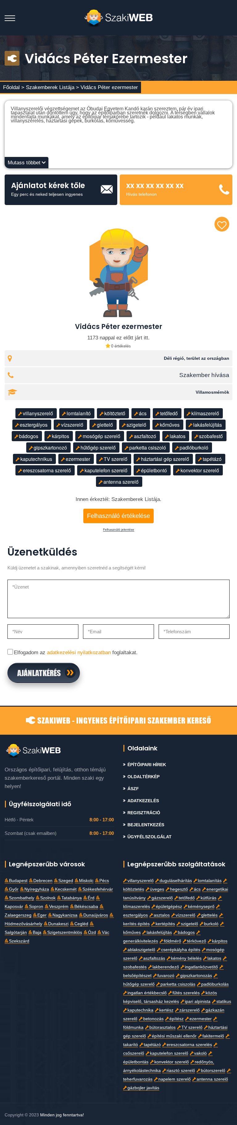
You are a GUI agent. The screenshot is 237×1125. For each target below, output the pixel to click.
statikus (223, 1001)
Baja (37, 932)
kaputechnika (140, 1010)
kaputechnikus (36, 458)
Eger (42, 915)
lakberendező (165, 967)
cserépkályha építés (180, 949)
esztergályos (34, 424)
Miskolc (86, 880)
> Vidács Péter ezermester (107, 87)
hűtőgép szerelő (98, 447)
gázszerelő (162, 898)
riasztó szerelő (181, 1070)
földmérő (172, 941)
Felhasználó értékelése (118, 515)
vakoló (200, 1053)
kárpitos (60, 436)
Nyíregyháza (36, 889)
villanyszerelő (38, 413)
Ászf (133, 788)
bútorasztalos (162, 1027)
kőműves (170, 424)
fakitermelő (213, 1036)
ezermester (78, 458)
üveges (157, 889)
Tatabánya (71, 898)
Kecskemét (66, 889)
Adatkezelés (143, 801)
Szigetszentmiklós (64, 932)
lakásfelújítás (207, 424)
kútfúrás (208, 898)
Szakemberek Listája (51, 87)
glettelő (105, 424)
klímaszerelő (205, 413)
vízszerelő (72, 424)
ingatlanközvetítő (201, 967)
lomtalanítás (210, 880)
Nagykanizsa (64, 915)
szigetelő (136, 424)
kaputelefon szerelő (106, 470)
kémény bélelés (186, 958)
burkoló (211, 924)
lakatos (177, 436)
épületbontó (154, 470)
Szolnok (48, 898)
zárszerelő (189, 1010)
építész (176, 1018)
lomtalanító (79, 413)
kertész (166, 1010)
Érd (91, 898)
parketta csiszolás (177, 984)
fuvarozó (165, 975)
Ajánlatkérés (39, 673)
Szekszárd (19, 941)
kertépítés (165, 924)
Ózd (92, 932)
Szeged (65, 880)
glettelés (209, 915)
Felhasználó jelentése (118, 529)
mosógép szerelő (101, 436)
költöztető (114, 413)
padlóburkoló (194, 447)
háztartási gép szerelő (165, 458)
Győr (14, 889)
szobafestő (211, 436)
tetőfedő (169, 413)
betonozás (153, 1018)
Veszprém (59, 906)
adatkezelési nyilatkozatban (79, 652)
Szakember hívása (204, 375)
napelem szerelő (174, 1079)
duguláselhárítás (176, 880)
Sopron (36, 906)
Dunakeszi (58, 924)
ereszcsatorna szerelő (47, 470)
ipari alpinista (197, 1001)
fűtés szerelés (186, 993)
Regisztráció (143, 813)
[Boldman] (118, 18)
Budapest (18, 880)
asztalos (162, 915)
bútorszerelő (213, 1070)
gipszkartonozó (50, 447)
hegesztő (179, 889)
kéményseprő (201, 906)
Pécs (104, 880)
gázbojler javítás (143, 1088)
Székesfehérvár (97, 889)
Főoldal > (13, 87)
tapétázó (212, 458)
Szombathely (21, 898)
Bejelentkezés (145, 825)
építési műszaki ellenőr (174, 1036)
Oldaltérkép (143, 776)
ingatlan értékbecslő (147, 993)
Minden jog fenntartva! (62, 1114)
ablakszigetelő (141, 949)
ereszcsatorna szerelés (189, 1044)
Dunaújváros (95, 915)
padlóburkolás (215, 984)
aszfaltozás (154, 958)
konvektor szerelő (200, 470)
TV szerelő (115, 458)
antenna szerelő (121, 481)
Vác (105, 932)
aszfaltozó (145, 436)
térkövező (196, 941)
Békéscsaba (86, 906)
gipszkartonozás (196, 975)
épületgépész (169, 906)
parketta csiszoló (147, 447)
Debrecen (42, 880)
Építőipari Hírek (146, 764)
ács (143, 413)
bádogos (28, 436)
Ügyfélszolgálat (149, 837)
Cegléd (81, 924)
